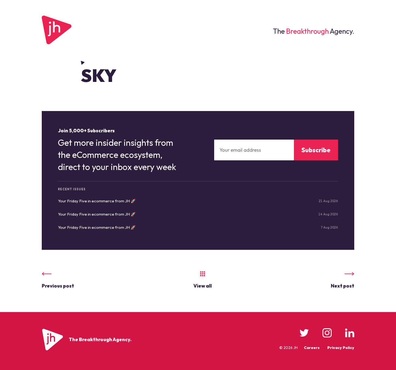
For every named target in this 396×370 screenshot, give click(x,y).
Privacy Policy (340, 347)
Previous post (58, 286)
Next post (342, 286)
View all (202, 286)
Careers (311, 347)
